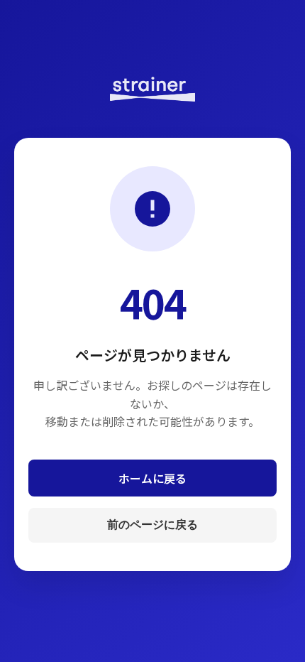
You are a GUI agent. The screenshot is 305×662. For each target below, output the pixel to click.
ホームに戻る (152, 478)
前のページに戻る (152, 525)
